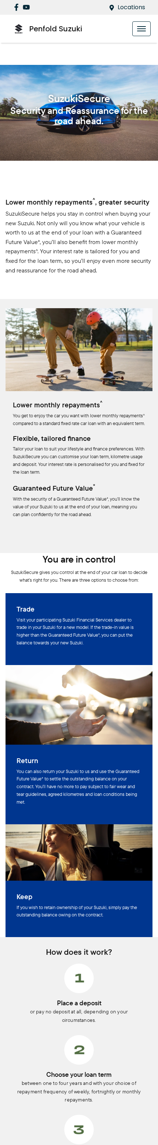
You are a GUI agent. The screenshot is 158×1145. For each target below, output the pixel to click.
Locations (131, 7)
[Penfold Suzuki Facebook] (18, 7)
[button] (141, 28)
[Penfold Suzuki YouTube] (28, 7)
